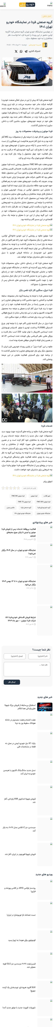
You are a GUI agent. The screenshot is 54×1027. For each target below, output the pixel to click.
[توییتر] (16, 51)
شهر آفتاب (47, 496)
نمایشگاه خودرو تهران (43, 513)
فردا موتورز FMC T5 (24, 502)
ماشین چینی (10, 507)
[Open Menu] (49, 4)
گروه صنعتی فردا (26, 507)
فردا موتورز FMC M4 (18, 496)
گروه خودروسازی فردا (43, 507)
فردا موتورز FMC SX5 (43, 502)
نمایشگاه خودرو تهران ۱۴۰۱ (23, 513)
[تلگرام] (26, 51)
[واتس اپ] (21, 51)
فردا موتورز (34, 496)
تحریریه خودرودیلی (35, 45)
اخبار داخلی (47, 16)
